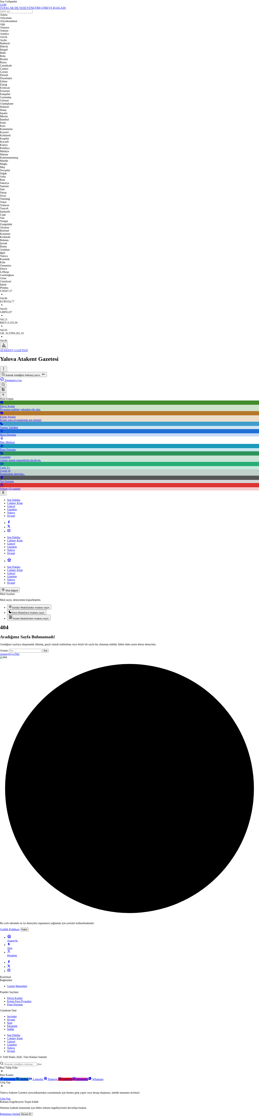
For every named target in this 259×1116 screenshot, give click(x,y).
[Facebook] (9, 522)
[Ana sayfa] (9, 560)
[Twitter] (9, 527)
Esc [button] (40, 1064)
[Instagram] (9, 531)
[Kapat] (3, 394)
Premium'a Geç (13, 380)
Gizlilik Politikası (9, 929)
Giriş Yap (5, 1098)
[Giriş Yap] (3, 493)
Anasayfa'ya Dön (9, 654)
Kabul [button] (24, 929)
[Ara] (3, 384)
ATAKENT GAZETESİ (14, 350)
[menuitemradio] (29, 606)
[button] (3, 389)
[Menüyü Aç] (3, 369)
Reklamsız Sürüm (10, 1113)
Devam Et (26, 1114)
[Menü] (4, 345)
